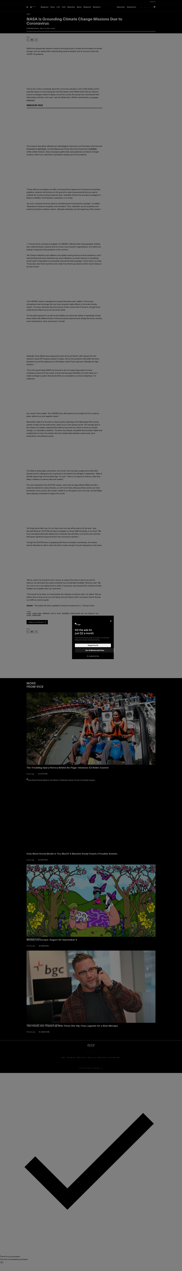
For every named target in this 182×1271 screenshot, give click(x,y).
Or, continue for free (93, 656)
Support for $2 (93, 645)
